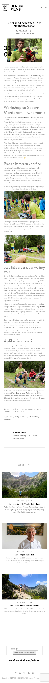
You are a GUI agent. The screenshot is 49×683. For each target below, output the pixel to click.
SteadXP (42, 306)
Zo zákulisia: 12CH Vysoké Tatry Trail (24, 504)
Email (13, 648)
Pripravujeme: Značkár (24, 555)
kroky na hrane (20, 416)
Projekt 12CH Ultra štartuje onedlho (24, 605)
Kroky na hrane (20, 393)
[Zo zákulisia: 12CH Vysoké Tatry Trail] (24, 484)
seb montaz (33, 416)
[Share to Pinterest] (30, 33)
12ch (10, 416)
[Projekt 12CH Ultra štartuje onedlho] (24, 586)
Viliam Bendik (20, 432)
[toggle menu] (45, 7)
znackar (7, 419)
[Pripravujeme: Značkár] (24, 535)
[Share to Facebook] (22, 33)
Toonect (36, 678)
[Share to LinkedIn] (33, 33)
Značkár (28, 393)
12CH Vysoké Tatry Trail (36, 75)
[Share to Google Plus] (28, 33)
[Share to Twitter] (24, 33)
